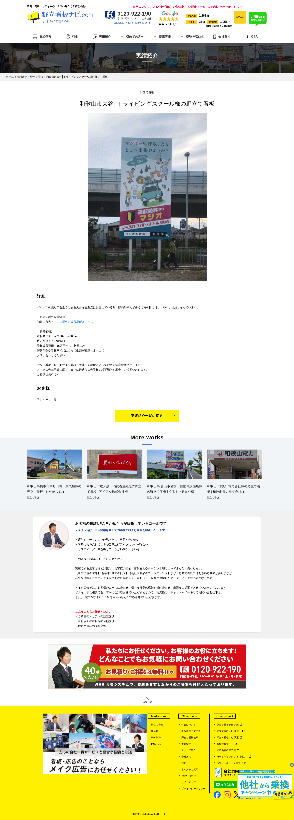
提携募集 (165, 36)
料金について (188, 724)
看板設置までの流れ (192, 731)
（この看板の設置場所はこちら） (75, 321)
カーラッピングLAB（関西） (233, 756)
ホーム (10, 76)
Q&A (254, 36)
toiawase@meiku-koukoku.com (132, 22)
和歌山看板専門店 (227, 750)
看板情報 (45, 36)
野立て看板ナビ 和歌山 (229, 731)
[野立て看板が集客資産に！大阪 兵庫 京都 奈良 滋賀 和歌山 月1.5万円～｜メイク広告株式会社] (60, 17)
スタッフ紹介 (188, 750)
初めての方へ (135, 36)
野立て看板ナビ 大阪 (228, 724)
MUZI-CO (156, 744)
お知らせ (186, 763)
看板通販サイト (226, 744)
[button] (170, 18)
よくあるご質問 (189, 769)
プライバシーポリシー (193, 788)
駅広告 (154, 731)
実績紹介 (105, 36)
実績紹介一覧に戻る (147, 415)
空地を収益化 (195, 36)
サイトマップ (188, 782)
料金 (75, 36)
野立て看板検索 (189, 737)
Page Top (147, 702)
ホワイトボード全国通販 (230, 763)
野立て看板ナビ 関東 (228, 737)
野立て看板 (36, 76)
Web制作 (156, 737)
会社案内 (224, 36)
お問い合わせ (188, 775)
